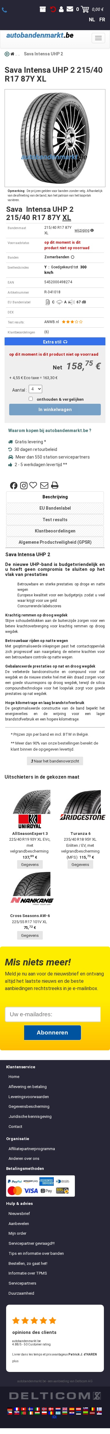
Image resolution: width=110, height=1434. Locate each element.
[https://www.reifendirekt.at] (78, 1409)
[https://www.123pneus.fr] (16, 1409)
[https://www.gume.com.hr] (71, 1413)
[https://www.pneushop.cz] (9, 1413)
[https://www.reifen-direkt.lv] (92, 1413)
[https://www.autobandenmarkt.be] (92, 1409)
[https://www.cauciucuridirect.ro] (51, 1413)
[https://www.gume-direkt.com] (85, 1409)
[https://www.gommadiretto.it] (37, 1409)
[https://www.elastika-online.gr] (58, 1413)
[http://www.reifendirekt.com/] (54, 1416)
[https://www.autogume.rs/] (99, 1413)
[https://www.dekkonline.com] (44, 1409)
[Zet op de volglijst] (33, 485)
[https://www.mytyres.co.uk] (64, 1409)
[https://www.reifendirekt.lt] (85, 1413)
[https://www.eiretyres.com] (30, 1413)
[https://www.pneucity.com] (23, 1413)
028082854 (8, 10)
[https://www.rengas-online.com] (99, 1409)
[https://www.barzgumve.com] (64, 1413)
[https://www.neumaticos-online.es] (71, 1409)
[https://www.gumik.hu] (37, 1413)
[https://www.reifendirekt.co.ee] (78, 1413)
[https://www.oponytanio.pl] (44, 1413)
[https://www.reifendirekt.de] (9, 1409)
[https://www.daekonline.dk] (51, 1409)
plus (15, 1361)
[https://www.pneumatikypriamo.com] (16, 1413)
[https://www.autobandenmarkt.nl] (58, 1409)
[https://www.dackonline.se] (30, 1409)
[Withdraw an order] (53, 9)
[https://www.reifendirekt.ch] (23, 1409)
